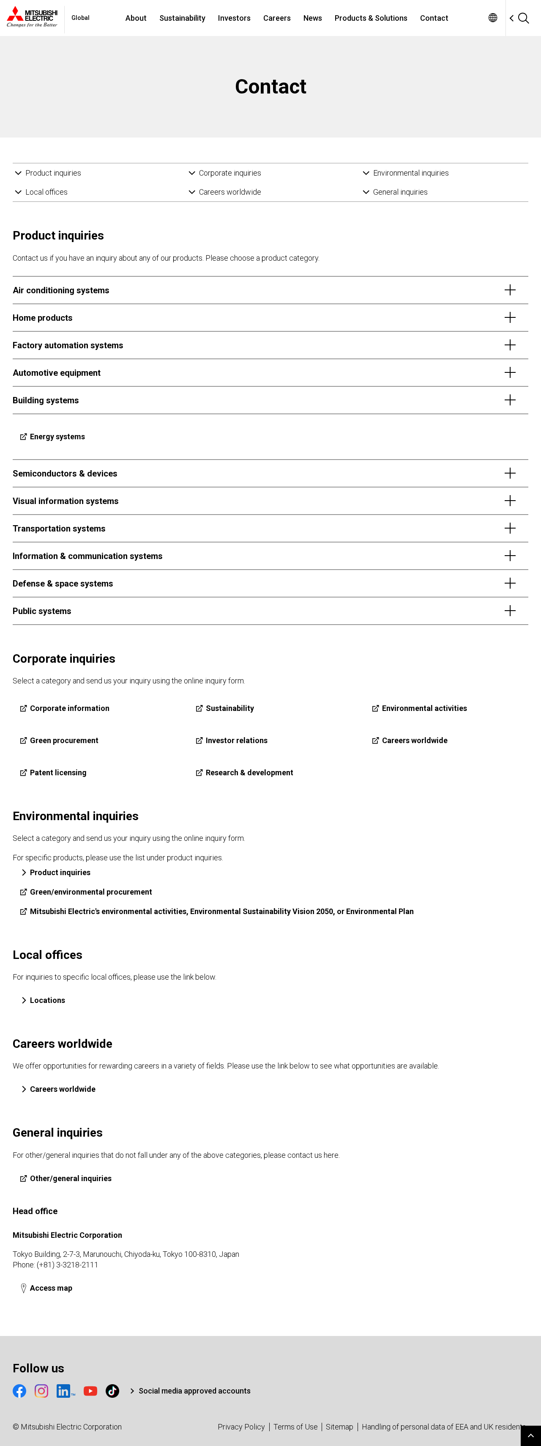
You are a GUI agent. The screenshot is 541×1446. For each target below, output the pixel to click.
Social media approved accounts (195, 1390)
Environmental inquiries (411, 172)
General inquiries (400, 191)
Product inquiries (53, 172)
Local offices (46, 191)
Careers (277, 18)
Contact (434, 18)
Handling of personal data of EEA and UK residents (444, 1426)
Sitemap (339, 1426)
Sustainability (182, 18)
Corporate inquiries (230, 172)
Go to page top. (531, 1436)
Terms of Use (295, 1426)
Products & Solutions (371, 18)
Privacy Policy (241, 1426)
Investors (234, 18)
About (136, 18)
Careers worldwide (230, 191)
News (312, 18)
